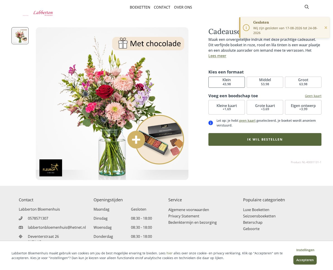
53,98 (265, 81)
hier (169, 253)
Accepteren (305, 260)
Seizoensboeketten (259, 216)
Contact (162, 7)
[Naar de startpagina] (43, 13)
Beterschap (253, 222)
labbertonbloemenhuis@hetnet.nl (57, 227)
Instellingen (305, 250)
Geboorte (251, 228)
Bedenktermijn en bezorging (192, 222)
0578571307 (38, 218)
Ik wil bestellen (265, 139)
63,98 (303, 81)
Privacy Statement (183, 216)
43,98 (226, 81)
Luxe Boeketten (256, 209)
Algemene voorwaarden (188, 209)
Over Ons (183, 7)
